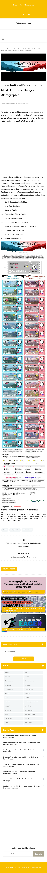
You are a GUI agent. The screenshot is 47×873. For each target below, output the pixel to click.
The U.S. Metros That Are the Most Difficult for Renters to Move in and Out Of (22, 609)
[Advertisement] (23, 149)
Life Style (28, 706)
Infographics (15, 530)
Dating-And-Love (30, 681)
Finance (27, 693)
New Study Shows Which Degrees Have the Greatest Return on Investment (21, 787)
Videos (7, 723)
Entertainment (9, 689)
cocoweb (17, 507)
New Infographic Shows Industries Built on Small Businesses (20, 751)
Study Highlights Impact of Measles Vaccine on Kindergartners (19, 736)
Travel (27, 718)
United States (27, 530)
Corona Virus (9, 681)
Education (28, 685)
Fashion (7, 693)
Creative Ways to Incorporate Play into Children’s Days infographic (20, 758)
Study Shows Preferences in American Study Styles (20, 592)
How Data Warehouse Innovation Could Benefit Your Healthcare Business (21, 743)
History (7, 702)
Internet (7, 706)
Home (15, 5)
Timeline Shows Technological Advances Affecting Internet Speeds (21, 765)
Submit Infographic (27, 5)
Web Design (28, 723)
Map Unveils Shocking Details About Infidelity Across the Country (19, 772)
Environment (29, 689)
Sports (7, 714)
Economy (8, 685)
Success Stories (30, 714)
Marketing (8, 710)
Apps (26, 673)
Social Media (29, 710)
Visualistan (25, 867)
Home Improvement (31, 702)
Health (27, 698)
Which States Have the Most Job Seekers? (17, 629)
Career (27, 677)
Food (6, 698)
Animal (7, 673)
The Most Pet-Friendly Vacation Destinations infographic (18, 780)
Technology (8, 718)
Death (5, 530)
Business (7, 677)
